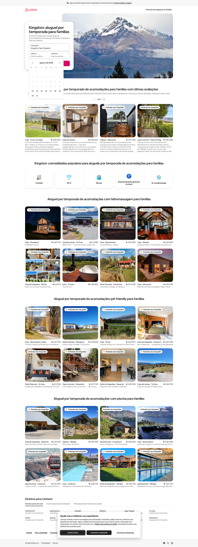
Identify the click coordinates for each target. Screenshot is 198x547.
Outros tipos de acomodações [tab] (58, 504)
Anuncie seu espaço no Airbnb (159, 9)
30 (33, 96)
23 (33, 91)
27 (51, 91)
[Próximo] (104, 99)
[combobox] (49, 48)
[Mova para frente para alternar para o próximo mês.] (59, 63)
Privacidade (45, 543)
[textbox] (39, 56)
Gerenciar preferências (125, 533)
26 (46, 91)
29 (60, 91)
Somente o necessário (99, 533)
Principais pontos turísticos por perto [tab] (88, 504)
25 (42, 91)
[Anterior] (94, 99)
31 (37, 96)
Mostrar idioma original (122, 3)
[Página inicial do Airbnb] (31, 9)
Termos (55, 543)
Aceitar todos (72, 533)
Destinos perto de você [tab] (34, 504)
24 (37, 91)
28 (55, 91)
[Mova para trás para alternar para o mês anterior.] (33, 63)
